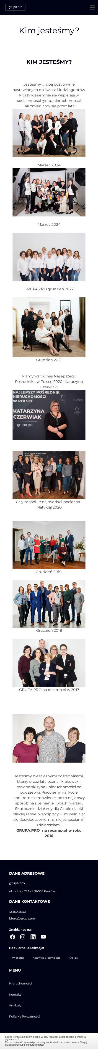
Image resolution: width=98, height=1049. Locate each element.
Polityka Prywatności (24, 1016)
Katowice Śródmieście (46, 957)
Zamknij (49, 1040)
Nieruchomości (20, 983)
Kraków (73, 957)
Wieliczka (18, 957)
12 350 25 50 (17, 911)
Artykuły (15, 1005)
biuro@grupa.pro (22, 918)
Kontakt (15, 994)
